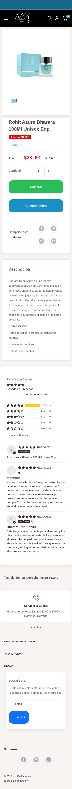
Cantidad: (15, 170)
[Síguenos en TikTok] (48, 759)
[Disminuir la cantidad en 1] (28, 171)
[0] (65, 18)
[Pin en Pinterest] (53, 228)
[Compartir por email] (53, 241)
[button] (15, 405)
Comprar (36, 186)
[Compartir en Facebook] (41, 228)
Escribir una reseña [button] (36, 394)
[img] (27, 447)
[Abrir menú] (6, 18)
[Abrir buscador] (50, 18)
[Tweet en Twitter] (41, 241)
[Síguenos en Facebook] (23, 759)
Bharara (15, 144)
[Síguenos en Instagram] (36, 759)
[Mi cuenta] (57, 18)
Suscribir (18, 717)
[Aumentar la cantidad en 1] (49, 171)
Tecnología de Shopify (16, 780)
